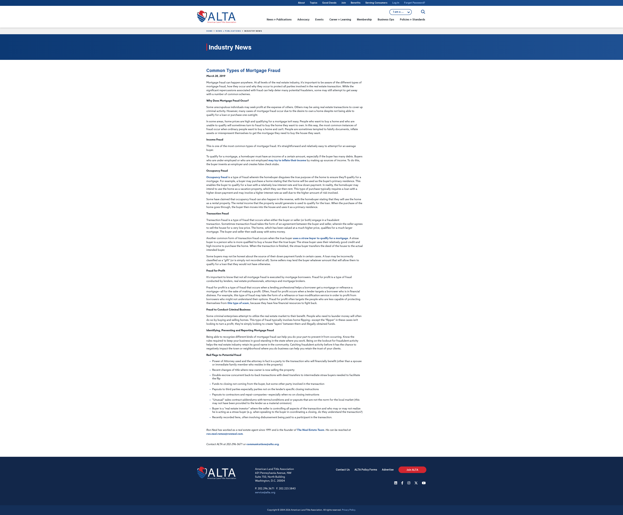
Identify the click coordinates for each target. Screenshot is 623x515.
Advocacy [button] (303, 19)
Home (209, 31)
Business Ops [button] (386, 19)
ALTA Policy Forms (365, 469)
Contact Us (343, 469)
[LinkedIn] (396, 483)
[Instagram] (409, 483)
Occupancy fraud (216, 177)
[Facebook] (402, 483)
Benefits (355, 2)
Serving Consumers (376, 2)
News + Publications (228, 31)
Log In (395, 2)
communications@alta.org (262, 444)
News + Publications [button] (279, 19)
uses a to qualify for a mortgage (320, 238)
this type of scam (238, 303)
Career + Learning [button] (340, 19)
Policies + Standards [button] (412, 19)
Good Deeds (329, 2)
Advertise (388, 469)
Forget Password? (414, 2)
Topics (313, 2)
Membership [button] (364, 19)
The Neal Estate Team (310, 430)
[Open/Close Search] (423, 12)
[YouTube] (424, 483)
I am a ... (400, 13)
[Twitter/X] (416, 483)
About (301, 2)
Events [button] (319, 19)
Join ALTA (412, 469)
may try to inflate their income (287, 160)
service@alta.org (265, 492)
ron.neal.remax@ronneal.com (224, 434)
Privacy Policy (348, 510)
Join (343, 2)
